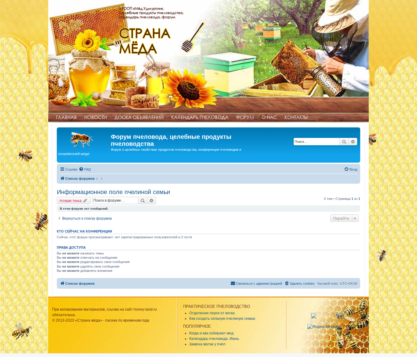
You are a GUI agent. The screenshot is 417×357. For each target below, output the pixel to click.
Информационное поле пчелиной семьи (113, 192)
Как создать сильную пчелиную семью (222, 318)
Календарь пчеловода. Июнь (214, 339)
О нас (269, 117)
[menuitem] (85, 169)
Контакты (296, 117)
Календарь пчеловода (199, 117)
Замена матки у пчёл (207, 344)
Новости (95, 117)
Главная (66, 117)
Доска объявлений (139, 117)
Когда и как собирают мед (211, 333)
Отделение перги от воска (212, 313)
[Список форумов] (84, 138)
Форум (245, 117)
